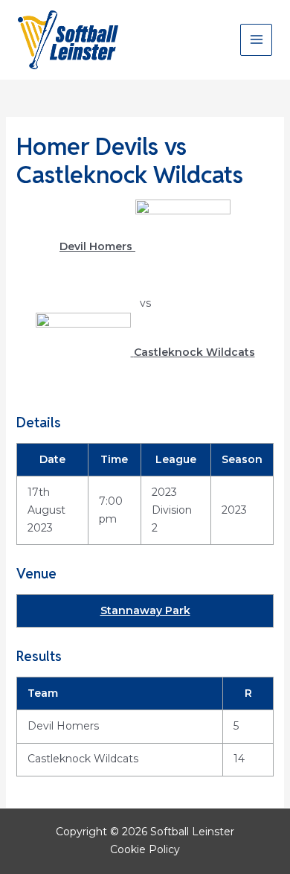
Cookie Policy (145, 849)
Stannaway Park (145, 610)
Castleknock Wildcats (83, 758)
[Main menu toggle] (256, 40)
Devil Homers (63, 726)
